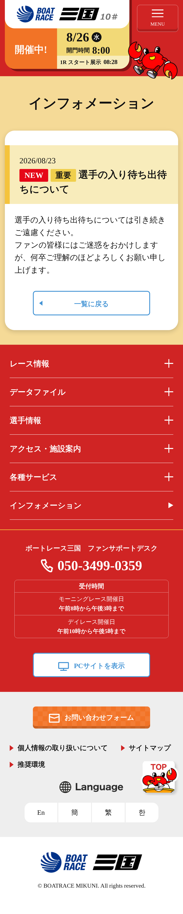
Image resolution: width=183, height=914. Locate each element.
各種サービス (33, 477)
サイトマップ (150, 747)
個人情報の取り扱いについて (63, 747)
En (41, 812)
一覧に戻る (91, 304)
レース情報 (29, 363)
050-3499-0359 (99, 565)
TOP (160, 778)
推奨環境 (31, 764)
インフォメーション (46, 505)
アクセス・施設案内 (45, 448)
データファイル (38, 392)
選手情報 (25, 420)
